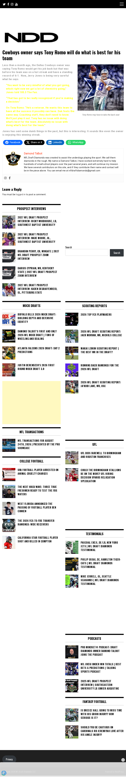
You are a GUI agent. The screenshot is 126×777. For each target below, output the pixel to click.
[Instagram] (5, 178)
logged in (21, 194)
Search (68, 247)
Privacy (9, 759)
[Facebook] (9, 178)
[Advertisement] (31, 402)
